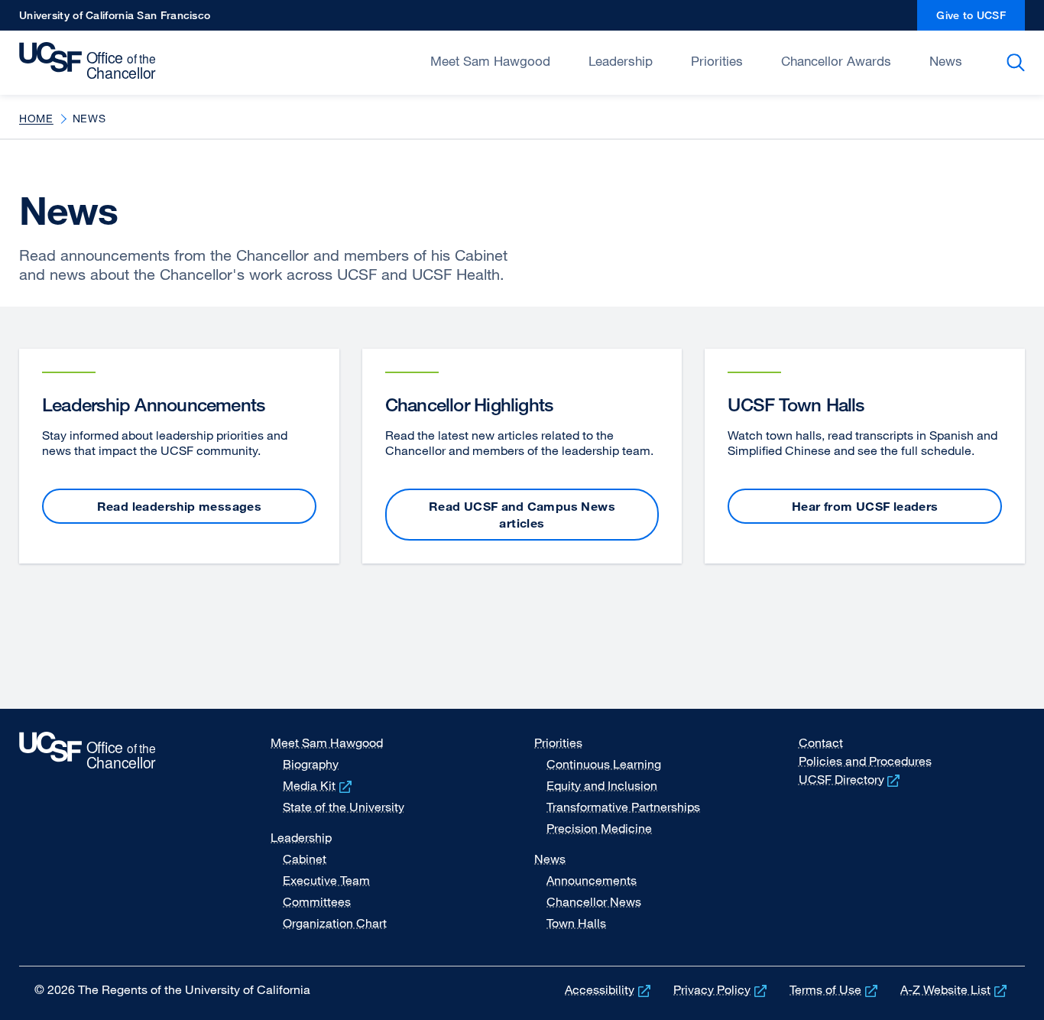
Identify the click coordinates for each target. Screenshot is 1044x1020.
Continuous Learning (603, 763)
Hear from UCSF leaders (865, 506)
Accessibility (609, 989)
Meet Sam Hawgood (490, 61)
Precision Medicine (599, 828)
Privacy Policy (721, 989)
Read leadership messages (179, 506)
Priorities (717, 61)
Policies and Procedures (865, 760)
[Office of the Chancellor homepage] (91, 61)
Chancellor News (593, 901)
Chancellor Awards (836, 61)
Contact (821, 742)
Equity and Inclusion (601, 785)
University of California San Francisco (114, 19)
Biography (311, 763)
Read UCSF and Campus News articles (522, 515)
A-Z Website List (955, 989)
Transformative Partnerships (623, 806)
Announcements (591, 880)
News (945, 61)
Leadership (620, 61)
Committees (317, 901)
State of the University (343, 806)
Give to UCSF (980, 19)
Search (1018, 63)
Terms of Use (834, 989)
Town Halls (576, 923)
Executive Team (326, 880)
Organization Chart (335, 923)
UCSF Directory (851, 779)
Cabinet (304, 858)
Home (36, 118)
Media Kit (319, 785)
